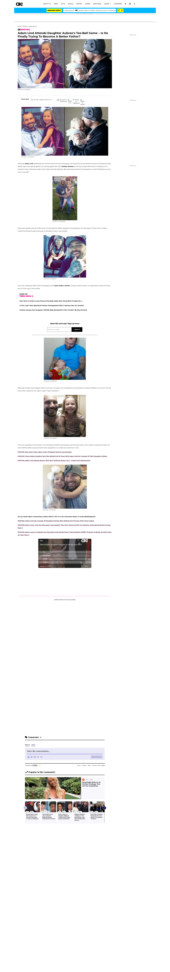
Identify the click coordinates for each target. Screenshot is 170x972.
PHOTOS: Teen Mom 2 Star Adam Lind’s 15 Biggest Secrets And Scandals (45, 452)
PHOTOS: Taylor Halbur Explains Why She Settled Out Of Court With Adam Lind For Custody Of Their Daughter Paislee (62, 456)
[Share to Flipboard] (76, 100)
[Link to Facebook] (125, 3)
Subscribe (118, 4)
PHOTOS (79, 4)
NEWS (56, 4)
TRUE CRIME (97, 4)
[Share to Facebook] (63, 100)
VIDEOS (87, 4)
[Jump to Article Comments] (58, 100)
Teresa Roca (25, 99)
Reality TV (47, 4)
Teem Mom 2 (33, 26)
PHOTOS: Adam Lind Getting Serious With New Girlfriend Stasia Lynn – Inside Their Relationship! (54, 460)
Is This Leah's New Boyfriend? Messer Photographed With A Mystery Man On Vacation (51, 305)
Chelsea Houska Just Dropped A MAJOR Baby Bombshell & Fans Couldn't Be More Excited (53, 310)
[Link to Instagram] (130, 3)
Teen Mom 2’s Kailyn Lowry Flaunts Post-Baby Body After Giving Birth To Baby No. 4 (50, 301)
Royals (70, 4)
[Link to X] (134, 3)
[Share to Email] (82, 100)
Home (20, 26)
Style (63, 4)
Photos (25, 26)
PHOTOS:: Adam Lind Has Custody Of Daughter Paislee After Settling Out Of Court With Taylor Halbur (56, 521)
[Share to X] (70, 100)
